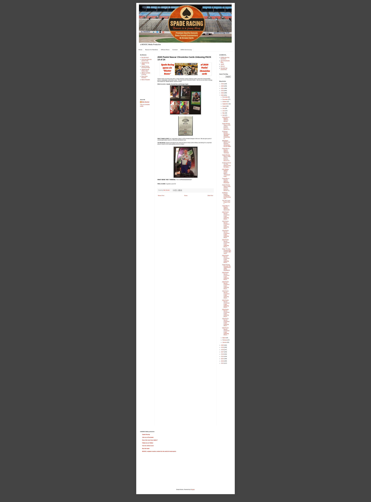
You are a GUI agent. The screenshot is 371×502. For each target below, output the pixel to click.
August (224, 106)
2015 (222, 356)
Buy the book (145, 448)
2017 (222, 352)
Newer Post (161, 195)
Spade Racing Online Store (145, 70)
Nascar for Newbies (151, 49)
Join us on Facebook (147, 437)
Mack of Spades (146, 79)
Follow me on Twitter (147, 443)
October (224, 101)
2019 (222, 347)
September (225, 104)
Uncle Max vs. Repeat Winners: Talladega (226, 150)
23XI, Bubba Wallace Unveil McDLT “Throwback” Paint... (226, 173)
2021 (222, 95)
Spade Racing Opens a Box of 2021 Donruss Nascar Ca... (226, 126)
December (225, 97)
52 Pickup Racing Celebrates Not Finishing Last (226, 195)
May (223, 113)
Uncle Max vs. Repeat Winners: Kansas (226, 119)
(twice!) (223, 66)
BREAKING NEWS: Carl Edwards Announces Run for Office (226, 143)
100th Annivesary (186, 49)
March (224, 337)
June (223, 110)
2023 (222, 90)
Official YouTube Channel (146, 73)
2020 (222, 345)
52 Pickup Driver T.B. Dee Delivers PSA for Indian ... (226, 165)
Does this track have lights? (149, 440)
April (223, 115)
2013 (222, 361)
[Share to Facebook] (179, 190)
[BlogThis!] (176, 190)
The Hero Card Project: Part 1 (226, 202)
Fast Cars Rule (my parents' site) (147, 60)
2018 (222, 349)
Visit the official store (148, 445)
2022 (222, 93)
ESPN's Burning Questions (225, 58)
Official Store (165, 49)
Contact (175, 49)
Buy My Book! (145, 57)
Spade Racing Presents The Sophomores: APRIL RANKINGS (226, 267)
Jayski (222, 64)
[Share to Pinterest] (181, 190)
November (225, 99)
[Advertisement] (146, 90)
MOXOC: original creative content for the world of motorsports (159, 451)
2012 (222, 363)
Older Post (210, 195)
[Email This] (174, 190)
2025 (222, 86)
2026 (222, 84)
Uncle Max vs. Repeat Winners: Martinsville (226, 208)
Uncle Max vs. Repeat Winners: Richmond (226, 180)
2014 (222, 358)
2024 (222, 88)
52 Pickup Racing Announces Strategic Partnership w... (226, 135)
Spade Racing (146, 434)
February (224, 340)
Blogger (193, 489)
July (223, 108)
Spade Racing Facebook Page (146, 67)
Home (140, 49)
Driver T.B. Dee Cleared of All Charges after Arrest (226, 251)
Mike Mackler (145, 102)
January (224, 342)
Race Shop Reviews (144, 77)
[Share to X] (177, 190)
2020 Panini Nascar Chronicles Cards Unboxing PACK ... (225, 215)
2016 (222, 354)
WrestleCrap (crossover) (224, 68)
